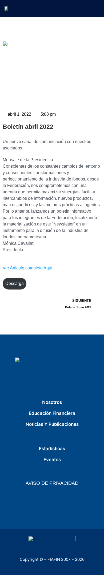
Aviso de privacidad (52, 483)
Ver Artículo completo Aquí (27, 268)
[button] (96, 8)
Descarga (14, 283)
